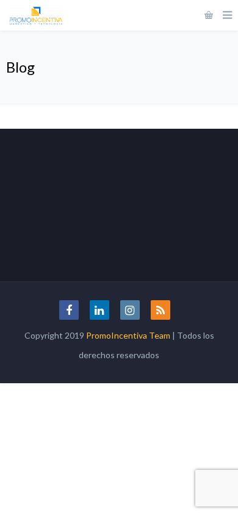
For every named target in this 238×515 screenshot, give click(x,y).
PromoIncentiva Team (128, 335)
